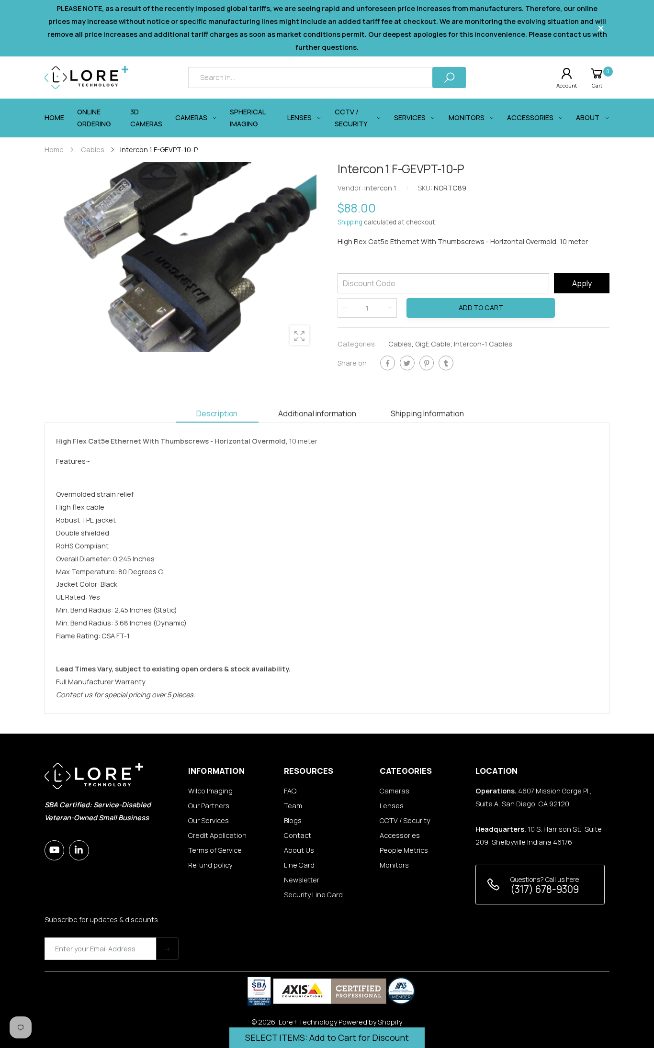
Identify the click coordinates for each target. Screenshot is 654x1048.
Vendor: (351, 188)
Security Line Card (313, 894)
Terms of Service (215, 850)
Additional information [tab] (317, 413)
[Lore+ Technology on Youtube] (54, 850)
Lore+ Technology (308, 1021)
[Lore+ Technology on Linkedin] (79, 850)
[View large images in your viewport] (299, 335)
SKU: (425, 188)
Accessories (400, 835)
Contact (297, 835)
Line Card (299, 865)
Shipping (350, 222)
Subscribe (167, 948)
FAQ (290, 790)
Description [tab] (216, 413)
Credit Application (217, 835)
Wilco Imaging (210, 790)
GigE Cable (433, 344)
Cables (400, 344)
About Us (299, 850)
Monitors (394, 865)
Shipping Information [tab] (427, 413)
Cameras (394, 790)
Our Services (208, 820)
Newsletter (301, 879)
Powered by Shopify (370, 1021)
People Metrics (404, 850)
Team (293, 805)
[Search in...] (449, 77)
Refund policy (210, 865)
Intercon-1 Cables (483, 344)
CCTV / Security (405, 820)
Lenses (392, 805)
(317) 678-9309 (544, 889)
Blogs (293, 820)
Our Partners (208, 805)
